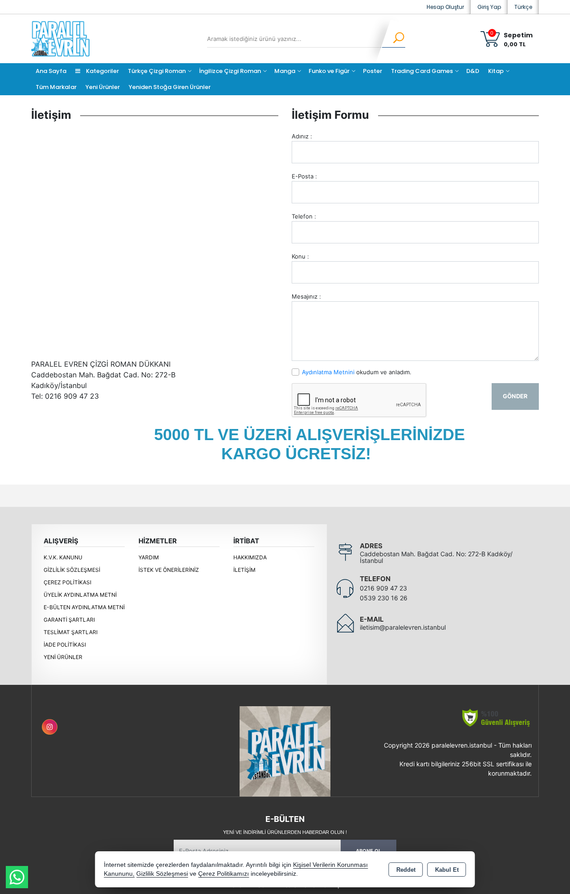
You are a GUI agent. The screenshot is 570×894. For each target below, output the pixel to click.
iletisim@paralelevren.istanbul (403, 627)
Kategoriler (102, 71)
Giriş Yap (489, 7)
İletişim (244, 569)
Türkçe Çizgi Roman (157, 71)
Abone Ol (368, 851)
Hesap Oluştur (445, 7)
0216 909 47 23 (383, 588)
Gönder (515, 396)
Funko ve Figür (329, 71)
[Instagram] (49, 727)
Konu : (300, 256)
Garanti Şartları (69, 619)
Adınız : (302, 136)
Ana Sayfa (51, 71)
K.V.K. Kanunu (63, 557)
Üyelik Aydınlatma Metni (80, 594)
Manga (284, 71)
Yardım (148, 557)
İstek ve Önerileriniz (168, 569)
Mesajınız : (306, 296)
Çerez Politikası (67, 582)
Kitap (496, 71)
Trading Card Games (422, 71)
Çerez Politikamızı (223, 873)
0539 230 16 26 (383, 598)
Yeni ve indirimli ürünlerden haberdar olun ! (285, 832)
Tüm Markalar (56, 87)
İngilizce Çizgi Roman (230, 71)
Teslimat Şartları (71, 632)
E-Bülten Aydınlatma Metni (84, 607)
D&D (472, 71)
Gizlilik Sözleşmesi (72, 569)
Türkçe (523, 7)
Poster (372, 71)
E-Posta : (304, 176)
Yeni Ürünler (63, 657)
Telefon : (304, 216)
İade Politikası (65, 644)
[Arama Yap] (393, 39)
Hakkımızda (250, 557)
